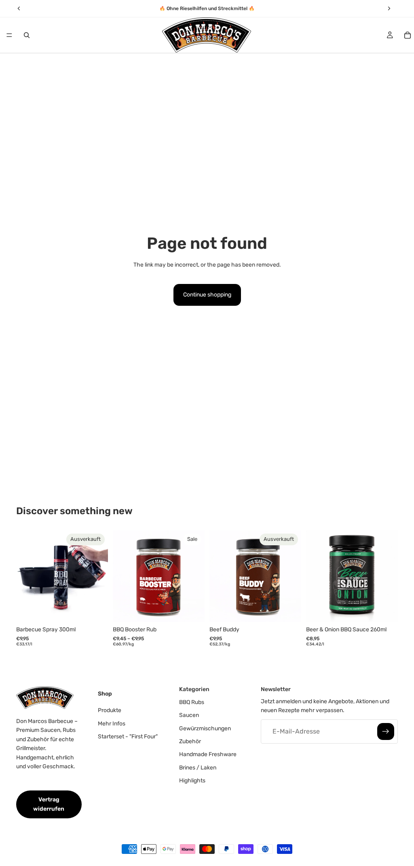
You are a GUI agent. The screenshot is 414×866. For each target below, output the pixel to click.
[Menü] (9, 35)
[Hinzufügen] (385, 609)
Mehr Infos (111, 723)
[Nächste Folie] (99, 576)
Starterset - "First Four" (128, 736)
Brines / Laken (197, 767)
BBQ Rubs (191, 702)
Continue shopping (207, 294)
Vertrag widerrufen (48, 804)
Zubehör (190, 741)
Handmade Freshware (208, 754)
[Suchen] (27, 35)
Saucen (189, 715)
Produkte (109, 710)
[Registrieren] (385, 731)
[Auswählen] (192, 609)
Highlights (192, 780)
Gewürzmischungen (205, 728)
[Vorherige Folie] (25, 576)
